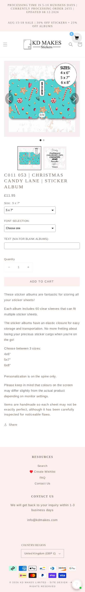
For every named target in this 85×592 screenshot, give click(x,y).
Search (43, 465)
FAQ (43, 477)
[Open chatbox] (77, 584)
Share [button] (13, 424)
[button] (5, 44)
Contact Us (42, 483)
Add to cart (42, 281)
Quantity (9, 259)
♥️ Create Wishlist (42, 471)
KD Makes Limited (33, 582)
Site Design (59, 582)
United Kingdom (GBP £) (40, 553)
